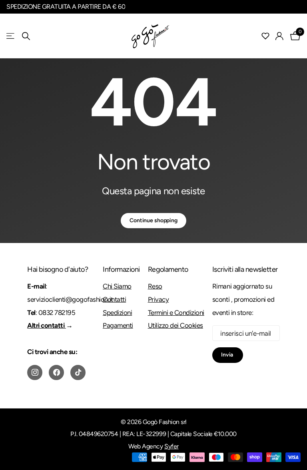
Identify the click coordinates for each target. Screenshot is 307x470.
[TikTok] (78, 372)
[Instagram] (34, 372)
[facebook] (56, 372)
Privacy (158, 299)
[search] (26, 36)
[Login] (279, 36)
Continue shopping (153, 220)
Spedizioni (117, 313)
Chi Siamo (117, 286)
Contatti (114, 299)
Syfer (171, 446)
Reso (155, 286)
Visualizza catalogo (11, 36)
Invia (227, 354)
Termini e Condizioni (176, 313)
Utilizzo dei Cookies (175, 325)
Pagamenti (118, 325)
